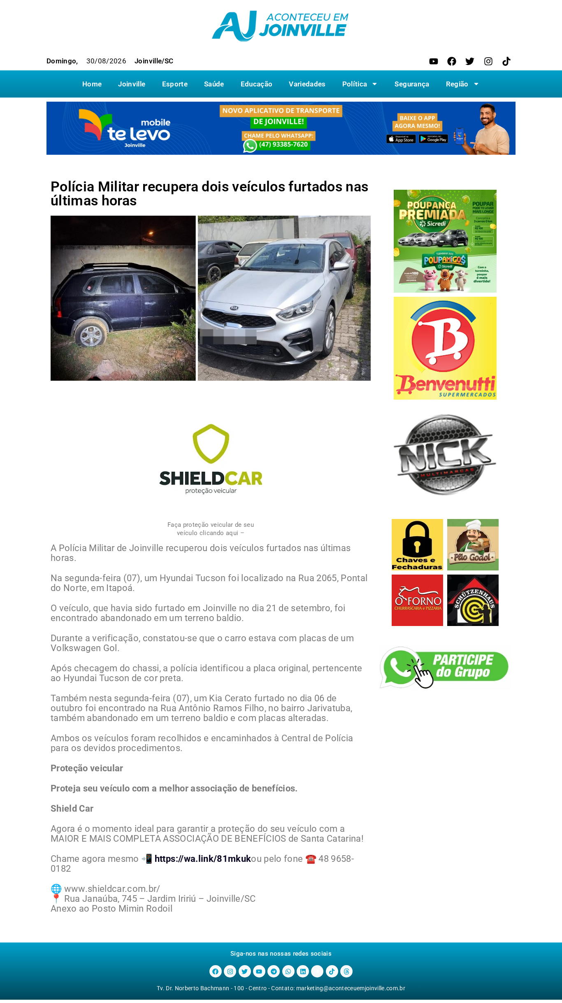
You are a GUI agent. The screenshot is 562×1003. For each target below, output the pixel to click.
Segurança (412, 84)
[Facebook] (452, 61)
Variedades (307, 84)
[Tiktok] (506, 61)
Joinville (131, 84)
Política (354, 84)
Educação (257, 84)
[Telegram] (273, 971)
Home (92, 84)
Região (457, 84)
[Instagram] (488, 61)
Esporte (175, 84)
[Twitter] (470, 61)
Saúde (214, 84)
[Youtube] (434, 61)
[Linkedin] (303, 971)
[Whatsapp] (288, 971)
